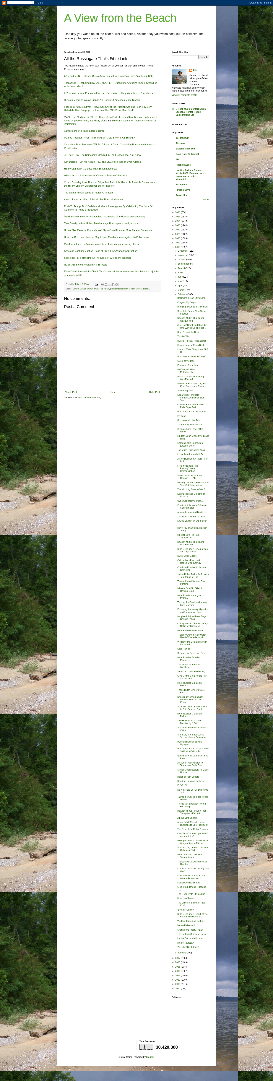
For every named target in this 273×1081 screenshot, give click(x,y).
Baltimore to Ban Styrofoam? (191, 298)
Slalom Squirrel (185, 390)
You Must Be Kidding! (188, 947)
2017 (178, 958)
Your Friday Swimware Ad (190, 424)
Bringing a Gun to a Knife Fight (192, 306)
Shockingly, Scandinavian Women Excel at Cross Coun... (190, 700)
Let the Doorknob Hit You (190, 938)
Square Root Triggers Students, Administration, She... (191, 398)
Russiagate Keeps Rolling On (192, 356)
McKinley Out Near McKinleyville (186, 370)
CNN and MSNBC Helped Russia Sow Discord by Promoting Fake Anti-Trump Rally (109, 76)
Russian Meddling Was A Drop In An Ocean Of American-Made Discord (102, 100)
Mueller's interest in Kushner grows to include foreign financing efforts (101, 244)
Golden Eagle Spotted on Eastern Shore (190, 444)
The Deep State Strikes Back (191, 894)
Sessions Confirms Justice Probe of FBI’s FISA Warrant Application (100, 251)
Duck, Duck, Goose (187, 556)
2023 (178, 225)
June (180, 277)
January (182, 952)
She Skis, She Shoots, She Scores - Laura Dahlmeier (191, 736)
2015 (178, 967)
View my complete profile (184, 95)
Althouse (180, 143)
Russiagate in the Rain (188, 420)
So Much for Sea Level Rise (191, 653)
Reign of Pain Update (188, 777)
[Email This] (102, 284)
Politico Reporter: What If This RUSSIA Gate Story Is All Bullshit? (99, 137)
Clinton (76, 289)
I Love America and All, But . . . (192, 454)
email (96, 289)
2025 (178, 216)
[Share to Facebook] (113, 284)
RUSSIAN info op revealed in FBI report (85, 264)
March (181, 290)
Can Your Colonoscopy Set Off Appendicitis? (192, 834)
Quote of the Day (185, 361)
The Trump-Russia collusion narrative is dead (88, 192)
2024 (178, 221)
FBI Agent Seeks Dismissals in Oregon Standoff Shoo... (192, 841)
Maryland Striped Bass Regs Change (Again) (191, 617)
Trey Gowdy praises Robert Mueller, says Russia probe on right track (101, 223)
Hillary (106, 289)
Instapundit (181, 184)
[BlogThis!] (106, 284)
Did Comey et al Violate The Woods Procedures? (191, 877)
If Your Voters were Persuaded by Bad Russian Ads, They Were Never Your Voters (108, 93)
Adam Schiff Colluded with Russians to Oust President (192, 823)
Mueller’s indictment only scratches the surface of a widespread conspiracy (104, 216)
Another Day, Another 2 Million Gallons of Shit (192, 849)
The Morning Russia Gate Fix (192, 489)
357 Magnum (182, 138)
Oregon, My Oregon (187, 302)
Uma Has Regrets (186, 898)
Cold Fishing (183, 649)
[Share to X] (109, 284)
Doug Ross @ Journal (187, 154)
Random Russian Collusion (191, 781)
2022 (178, 229)
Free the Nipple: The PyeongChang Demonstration (187, 469)
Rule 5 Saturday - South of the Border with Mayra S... (192, 915)
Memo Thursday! (185, 943)
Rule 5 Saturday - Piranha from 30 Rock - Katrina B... (193, 750)
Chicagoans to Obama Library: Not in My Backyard (192, 624)
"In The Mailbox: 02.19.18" (82, 117)
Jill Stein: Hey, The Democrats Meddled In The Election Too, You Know (102, 155)
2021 (178, 234)
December (183, 251)
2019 (178, 242)
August (181, 268)
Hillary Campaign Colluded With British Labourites (90, 168)
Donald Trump (86, 289)
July (180, 272)
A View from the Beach (120, 18)
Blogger (150, 1057)
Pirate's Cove (183, 190)
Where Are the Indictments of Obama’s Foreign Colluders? (95, 175)
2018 (178, 247)
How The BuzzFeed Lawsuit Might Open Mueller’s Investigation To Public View (106, 237)
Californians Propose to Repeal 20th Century (189, 561)
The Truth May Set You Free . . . (193, 516)
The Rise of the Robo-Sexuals (192, 829)
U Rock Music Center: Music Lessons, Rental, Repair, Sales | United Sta (191, 112)
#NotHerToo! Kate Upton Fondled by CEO (189, 722)
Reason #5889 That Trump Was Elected (190, 543)
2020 (178, 238)
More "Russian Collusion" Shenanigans (190, 856)
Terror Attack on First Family (191, 671)
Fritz (195, 70)
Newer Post (71, 392)
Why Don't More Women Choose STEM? (189, 476)
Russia (146, 289)
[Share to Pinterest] (116, 284)
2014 (178, 971)
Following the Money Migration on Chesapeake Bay (192, 610)
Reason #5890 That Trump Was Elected (190, 377)
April (180, 285)
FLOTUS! (182, 785)
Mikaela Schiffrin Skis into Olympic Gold (190, 589)
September (183, 264)
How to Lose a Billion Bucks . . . (193, 345)
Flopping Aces (183, 165)
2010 (178, 988)
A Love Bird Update (187, 818)
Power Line (181, 195)
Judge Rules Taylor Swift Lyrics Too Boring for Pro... (193, 575)
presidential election (119, 289)
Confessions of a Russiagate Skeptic (84, 130)
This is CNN (183, 336)
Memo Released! (186, 925)
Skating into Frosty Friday (190, 930)
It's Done (181, 416)
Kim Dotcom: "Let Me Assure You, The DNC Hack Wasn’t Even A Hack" (103, 161)
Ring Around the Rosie (188, 332)
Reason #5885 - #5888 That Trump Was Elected (191, 812)
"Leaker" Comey (185, 910)
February (182, 294)
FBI (101, 289)
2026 (178, 212)
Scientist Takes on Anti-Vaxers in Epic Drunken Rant (192, 708)
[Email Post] (96, 284)
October (182, 259)
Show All (205, 199)
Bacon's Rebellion (185, 148)
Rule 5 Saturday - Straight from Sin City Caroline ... (192, 550)
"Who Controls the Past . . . (190, 501)
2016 (178, 962)
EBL (178, 159)
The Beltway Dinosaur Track (191, 934)
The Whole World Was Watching (188, 665)
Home (113, 392)
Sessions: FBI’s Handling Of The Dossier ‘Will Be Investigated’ (98, 257)
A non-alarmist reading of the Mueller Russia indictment (94, 199)
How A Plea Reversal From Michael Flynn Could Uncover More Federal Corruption (108, 230)
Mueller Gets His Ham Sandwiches (188, 536)
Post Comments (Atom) (89, 397)
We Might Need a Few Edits (191, 921)
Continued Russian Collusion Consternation (192, 506)
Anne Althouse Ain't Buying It (191, 512)
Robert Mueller (135, 289)
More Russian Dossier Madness (188, 658)
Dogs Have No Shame (188, 882)
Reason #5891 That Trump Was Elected (190, 319)
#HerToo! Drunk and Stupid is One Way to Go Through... (192, 326)
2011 (178, 984)
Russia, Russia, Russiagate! (191, 341)
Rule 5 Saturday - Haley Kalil (192, 411)
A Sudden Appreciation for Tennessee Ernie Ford (190, 764)
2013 (178, 975)
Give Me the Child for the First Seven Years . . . (192, 677)
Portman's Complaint (187, 365)
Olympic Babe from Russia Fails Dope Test (190, 405)
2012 (178, 980)
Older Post (154, 392)
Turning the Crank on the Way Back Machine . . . (192, 603)
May (180, 281)
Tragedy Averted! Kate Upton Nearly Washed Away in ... (191, 636)
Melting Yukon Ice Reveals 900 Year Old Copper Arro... (193, 483)
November (183, 255)
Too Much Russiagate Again (191, 450)
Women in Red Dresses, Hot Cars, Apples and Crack (191, 385)
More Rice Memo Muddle (190, 630)
